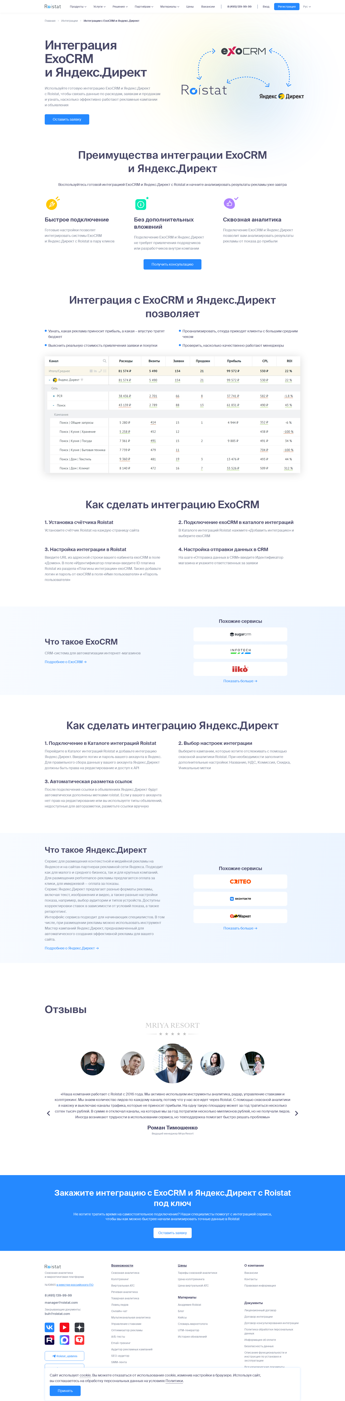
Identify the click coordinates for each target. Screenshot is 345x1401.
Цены (190, 6)
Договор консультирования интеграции (271, 1323)
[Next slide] (296, 1113)
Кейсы (182, 1317)
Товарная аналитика (125, 1298)
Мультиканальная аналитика (131, 1317)
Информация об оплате (260, 1340)
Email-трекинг (121, 1343)
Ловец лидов (119, 1304)
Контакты (250, 1279)
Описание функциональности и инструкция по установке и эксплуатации (265, 1356)
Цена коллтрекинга (191, 1279)
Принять (65, 1390)
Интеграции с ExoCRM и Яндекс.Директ (111, 21)
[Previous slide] (48, 1113)
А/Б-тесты (118, 1336)
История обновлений (192, 1336)
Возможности (122, 1266)
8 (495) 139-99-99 (239, 6)
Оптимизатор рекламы (127, 1330)
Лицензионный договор (260, 1310)
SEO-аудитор (120, 1356)
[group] (93, 1063)
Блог (181, 1311)
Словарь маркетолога (193, 1324)
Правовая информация (260, 1285)
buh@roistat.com (57, 1314)
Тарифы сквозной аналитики (197, 1273)
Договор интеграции (258, 1316)
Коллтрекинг (120, 1279)
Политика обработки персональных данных (268, 1331)
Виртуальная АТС (123, 1285)
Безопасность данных (259, 1346)
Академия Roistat (189, 1304)
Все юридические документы (264, 1367)
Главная (50, 21)
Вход (266, 6)
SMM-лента (119, 1362)
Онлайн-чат (119, 1311)
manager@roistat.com (61, 1303)
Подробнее (64, 662)
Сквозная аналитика (125, 1273)
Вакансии (208, 6)
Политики (174, 1380)
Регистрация (287, 6)
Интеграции (69, 21)
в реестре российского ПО (75, 1285)
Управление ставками (126, 1324)
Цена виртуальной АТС (193, 1285)
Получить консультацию (172, 264)
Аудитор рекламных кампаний (132, 1349)
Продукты (76, 6)
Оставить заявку (67, 119)
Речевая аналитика (124, 1292)
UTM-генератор (188, 1330)
